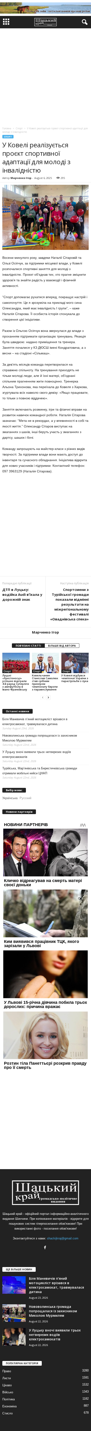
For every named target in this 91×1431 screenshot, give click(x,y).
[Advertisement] (45, 76)
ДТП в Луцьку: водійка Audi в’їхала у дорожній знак (22, 594)
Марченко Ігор (20, 178)
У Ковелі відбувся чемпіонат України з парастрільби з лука (74, 678)
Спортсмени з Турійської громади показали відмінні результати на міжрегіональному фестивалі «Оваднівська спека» (69, 604)
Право (6, 1371)
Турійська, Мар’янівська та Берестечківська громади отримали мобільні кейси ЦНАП (39, 771)
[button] (84, 22)
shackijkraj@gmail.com (62, 1238)
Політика (8, 1399)
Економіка (9, 1406)
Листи (6, 1378)
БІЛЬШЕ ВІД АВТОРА (62, 645)
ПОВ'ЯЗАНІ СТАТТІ (28, 645)
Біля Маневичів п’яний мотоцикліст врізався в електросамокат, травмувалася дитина (34, 721)
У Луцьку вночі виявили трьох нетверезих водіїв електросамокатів (36, 754)
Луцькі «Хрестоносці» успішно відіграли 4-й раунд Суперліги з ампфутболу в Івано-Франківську (15, 682)
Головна (6, 128)
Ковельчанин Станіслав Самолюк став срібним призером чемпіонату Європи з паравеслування (45, 682)
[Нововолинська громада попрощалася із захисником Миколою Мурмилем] (14, 1313)
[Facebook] (45, 1248)
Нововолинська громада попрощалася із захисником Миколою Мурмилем (39, 738)
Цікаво (7, 1385)
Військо (7, 1392)
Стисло (7, 1413)
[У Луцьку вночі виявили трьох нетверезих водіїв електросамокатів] (14, 1337)
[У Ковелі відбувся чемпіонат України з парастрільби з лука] (75, 663)
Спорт (8, 136)
